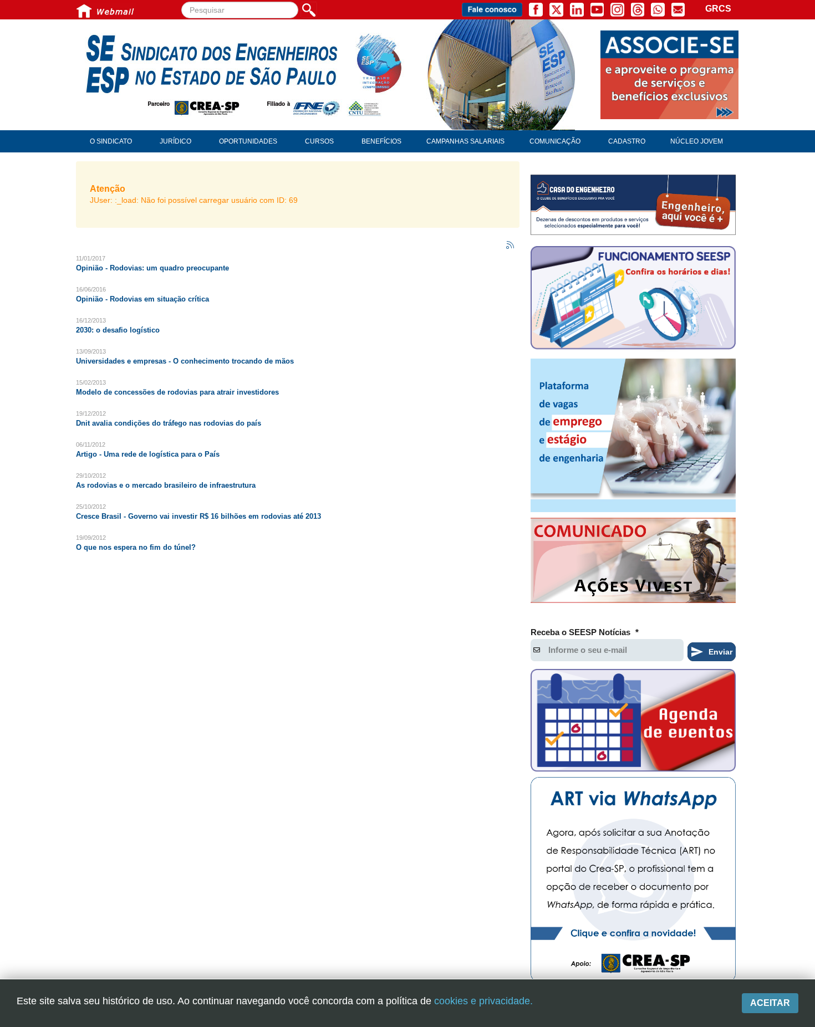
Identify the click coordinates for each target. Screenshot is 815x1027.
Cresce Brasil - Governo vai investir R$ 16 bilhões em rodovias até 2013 (198, 516)
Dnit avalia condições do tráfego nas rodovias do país (168, 423)
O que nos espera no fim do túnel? (136, 547)
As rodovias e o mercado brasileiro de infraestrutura (166, 485)
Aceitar (770, 1003)
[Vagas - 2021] (633, 436)
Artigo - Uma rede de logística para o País (148, 454)
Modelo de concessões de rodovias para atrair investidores (177, 392)
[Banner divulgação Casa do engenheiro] (633, 205)
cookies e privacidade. (483, 1000)
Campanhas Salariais (465, 141)
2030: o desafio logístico (118, 330)
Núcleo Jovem (696, 141)
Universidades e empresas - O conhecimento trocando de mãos (185, 361)
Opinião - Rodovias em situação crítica (142, 299)
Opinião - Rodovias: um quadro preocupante (152, 268)
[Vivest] (633, 562)
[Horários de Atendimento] (633, 299)
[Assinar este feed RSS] (510, 245)
